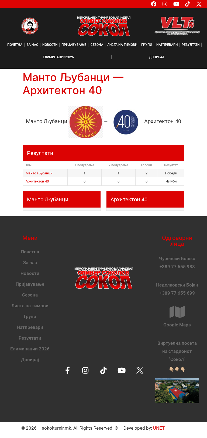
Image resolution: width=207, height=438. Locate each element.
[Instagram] (165, 4)
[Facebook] (153, 4)
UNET (159, 428)
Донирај (156, 57)
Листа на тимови (122, 45)
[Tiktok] (187, 4)
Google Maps (177, 324)
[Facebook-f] (67, 370)
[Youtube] (176, 4)
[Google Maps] (177, 312)
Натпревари (167, 45)
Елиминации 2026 (58, 57)
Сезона (97, 45)
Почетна (14, 45)
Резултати (190, 45)
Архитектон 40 (37, 181)
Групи (146, 45)
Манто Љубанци (39, 173)
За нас (32, 45)
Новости (49, 45)
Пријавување (73, 45)
